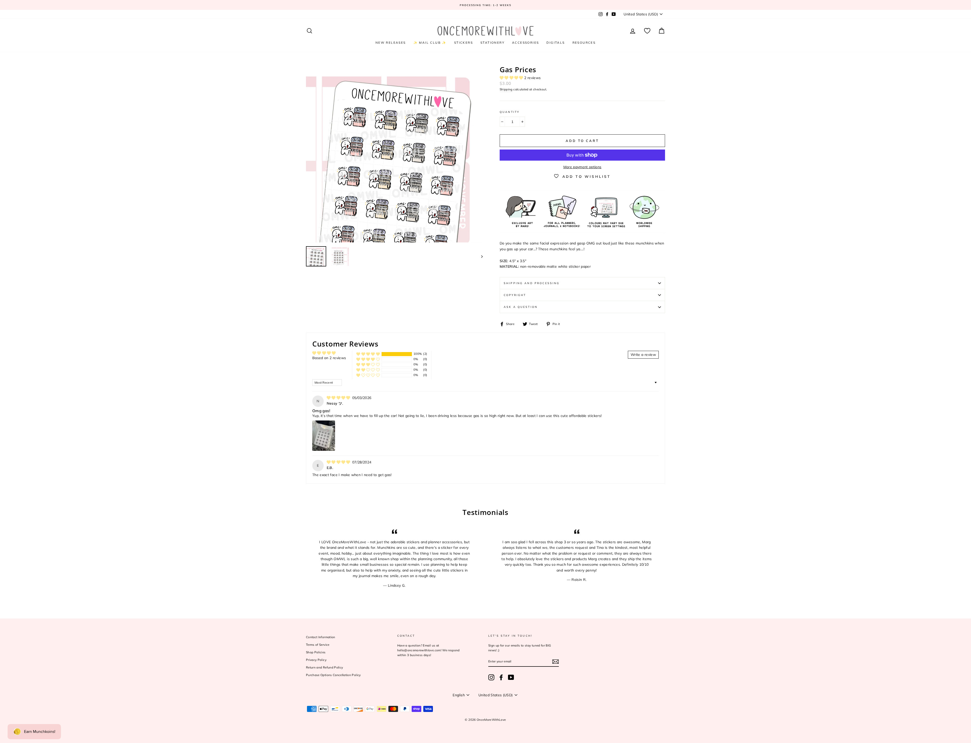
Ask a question (521, 307)
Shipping (506, 89)
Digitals (555, 42)
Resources (584, 42)
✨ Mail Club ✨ (430, 42)
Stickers (463, 42)
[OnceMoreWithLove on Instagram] (491, 677)
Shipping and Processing (532, 283)
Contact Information (320, 637)
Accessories (525, 42)
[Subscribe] (555, 661)
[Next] (479, 256)
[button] (512, 78)
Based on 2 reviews (329, 358)
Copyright (515, 295)
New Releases (391, 42)
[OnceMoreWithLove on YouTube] (511, 677)
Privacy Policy (316, 660)
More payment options (582, 167)
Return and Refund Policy (324, 667)
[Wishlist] (647, 31)
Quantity (509, 112)
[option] (485, 5)
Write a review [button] (643, 354)
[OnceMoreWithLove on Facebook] (501, 677)
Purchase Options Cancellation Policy (333, 675)
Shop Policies (316, 652)
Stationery (492, 42)
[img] (339, 397)
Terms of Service (317, 645)
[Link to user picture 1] (323, 435)
